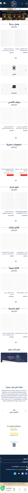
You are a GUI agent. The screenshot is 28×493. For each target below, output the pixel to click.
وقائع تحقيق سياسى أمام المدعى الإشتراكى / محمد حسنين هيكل (8, 334)
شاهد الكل (14, 26)
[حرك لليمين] (25, 70)
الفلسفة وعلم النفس (21, 374)
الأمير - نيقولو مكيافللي (22, 292)
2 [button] (13, 18)
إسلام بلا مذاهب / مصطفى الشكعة (21, 170)
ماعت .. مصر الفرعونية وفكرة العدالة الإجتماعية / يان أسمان (21, 253)
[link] (14, 411)
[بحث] (22, 3)
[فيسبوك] (26, 473)
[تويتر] (15, 473)
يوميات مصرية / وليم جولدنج (21, 333)
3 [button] (12, 137)
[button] (13, 449)
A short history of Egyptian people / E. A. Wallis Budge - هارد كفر (8, 212)
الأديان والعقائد (8, 374)
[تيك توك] (18, 473)
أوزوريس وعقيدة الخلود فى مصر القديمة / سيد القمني (7, 253)
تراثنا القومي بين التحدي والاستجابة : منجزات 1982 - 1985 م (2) (21, 127)
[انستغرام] (22, 473)
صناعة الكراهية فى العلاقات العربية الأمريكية (21, 49)
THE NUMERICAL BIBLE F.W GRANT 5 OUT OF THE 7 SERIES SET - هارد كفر (21, 212)
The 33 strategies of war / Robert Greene (7, 170)
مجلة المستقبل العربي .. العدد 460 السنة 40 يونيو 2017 (8, 127)
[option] (14, 15)
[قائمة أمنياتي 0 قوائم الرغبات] (6, 3)
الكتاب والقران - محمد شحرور (9, 293)
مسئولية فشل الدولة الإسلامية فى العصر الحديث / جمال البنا (7, 49)
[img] (14, 428)
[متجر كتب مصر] (14, 357)
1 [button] (14, 18)
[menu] (26, 3)
